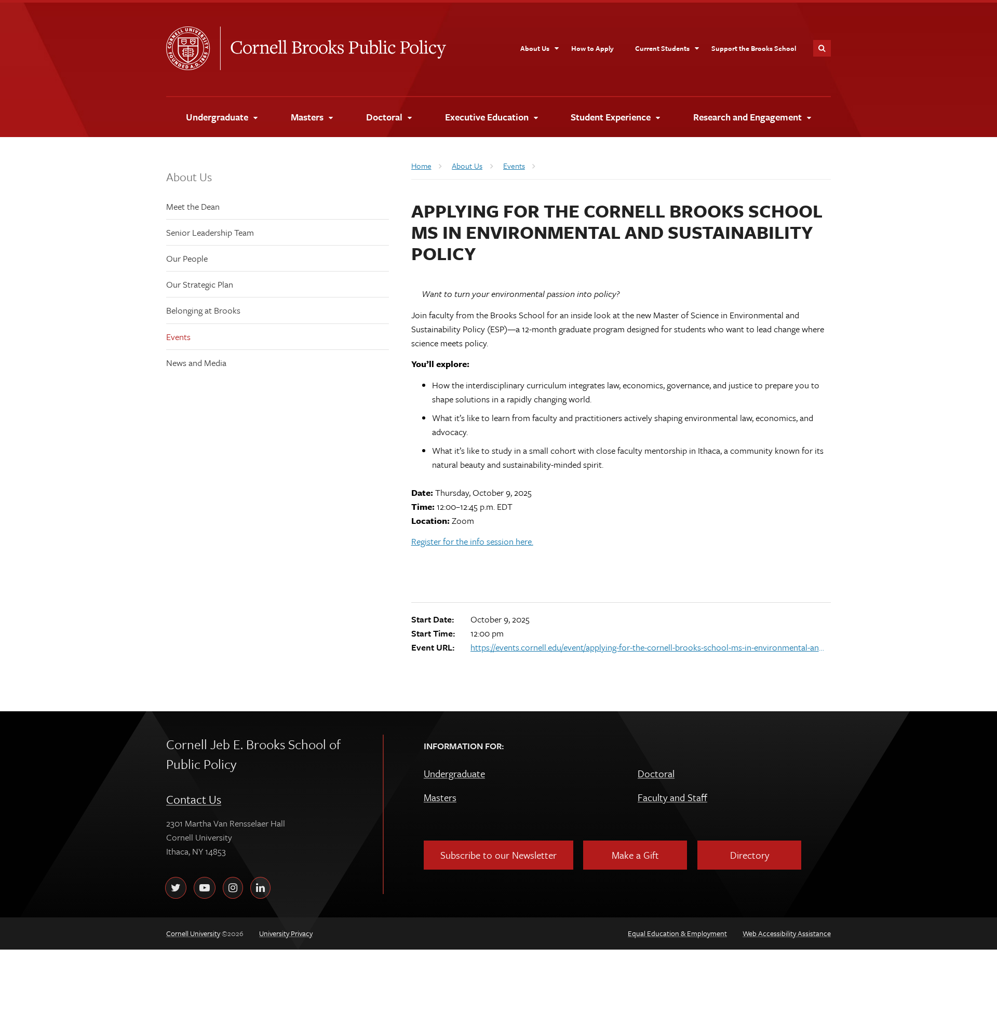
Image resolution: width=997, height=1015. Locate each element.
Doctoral (656, 773)
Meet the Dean (193, 206)
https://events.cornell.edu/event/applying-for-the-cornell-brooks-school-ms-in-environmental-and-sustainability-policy (649, 647)
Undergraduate (454, 773)
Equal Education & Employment (677, 933)
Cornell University (193, 48)
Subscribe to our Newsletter (498, 855)
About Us (189, 176)
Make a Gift (635, 855)
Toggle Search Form (822, 48)
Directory (749, 855)
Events (178, 336)
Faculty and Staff (672, 797)
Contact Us (193, 799)
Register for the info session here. (472, 541)
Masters (440, 797)
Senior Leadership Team (210, 232)
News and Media (196, 362)
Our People (187, 258)
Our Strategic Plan (199, 284)
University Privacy (286, 933)
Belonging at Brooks (203, 310)
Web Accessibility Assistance (787, 933)
